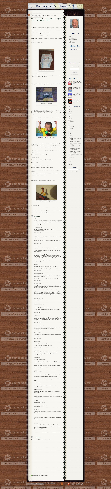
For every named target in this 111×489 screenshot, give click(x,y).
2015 (70, 118)
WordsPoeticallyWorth (38, 400)
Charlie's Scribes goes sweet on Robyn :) (75, 146)
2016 (70, 116)
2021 (70, 109)
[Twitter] (71, 47)
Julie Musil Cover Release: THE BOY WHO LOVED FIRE (77, 100)
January (71, 158)
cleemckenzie (36, 357)
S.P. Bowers (36, 218)
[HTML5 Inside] (68, 483)
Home (37, 473)
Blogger (76, 171)
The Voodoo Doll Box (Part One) (75, 141)
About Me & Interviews (72, 37)
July (70, 130)
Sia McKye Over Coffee (38, 298)
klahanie (35, 369)
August (71, 128)
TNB (55, 483)
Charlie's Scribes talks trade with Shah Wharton (75, 143)
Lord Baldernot (34, 175)
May (70, 133)
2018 (70, 114)
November (71, 123)
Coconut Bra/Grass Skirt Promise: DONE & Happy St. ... (75, 149)
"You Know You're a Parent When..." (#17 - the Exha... (75, 152)
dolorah (35, 409)
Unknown (35, 315)
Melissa (35, 264)
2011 (70, 164)
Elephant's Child (37, 332)
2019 (70, 113)
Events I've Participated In (73, 39)
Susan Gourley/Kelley (38, 325)
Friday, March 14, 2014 (38, 224)
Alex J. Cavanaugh (37, 227)
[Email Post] (46, 212)
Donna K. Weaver (37, 389)
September (71, 126)
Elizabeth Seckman (37, 273)
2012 (70, 162)
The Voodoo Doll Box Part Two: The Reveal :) (75, 139)
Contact (74, 15)
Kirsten (35, 350)
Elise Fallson (36, 422)
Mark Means (36, 341)
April (70, 135)
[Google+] (78, 47)
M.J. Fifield (36, 302)
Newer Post (33, 473)
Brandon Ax (36, 235)
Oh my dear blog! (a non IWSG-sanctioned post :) (76, 88)
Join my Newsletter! (72, 42)
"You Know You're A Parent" (45, 27)
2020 (70, 111)
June (70, 131)
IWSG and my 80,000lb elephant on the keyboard (76, 154)
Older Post (40, 473)
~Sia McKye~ (36, 283)
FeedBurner (77, 74)
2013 (70, 161)
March (71, 136)
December (71, 121)
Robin (35, 246)
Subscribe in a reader (75, 29)
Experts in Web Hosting (79, 484)
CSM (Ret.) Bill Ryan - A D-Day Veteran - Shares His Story (77, 82)
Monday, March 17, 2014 (38, 428)
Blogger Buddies (71, 41)
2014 (70, 119)
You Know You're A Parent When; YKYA (49, 15)
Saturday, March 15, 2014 (38, 354)
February (71, 157)
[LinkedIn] (74, 47)
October (71, 124)
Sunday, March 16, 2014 (38, 397)
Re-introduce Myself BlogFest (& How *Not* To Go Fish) (77, 94)
